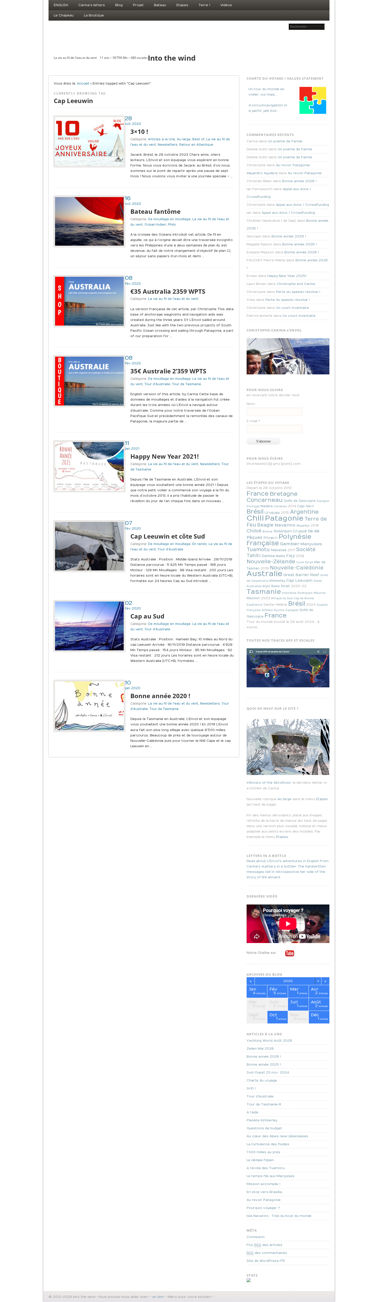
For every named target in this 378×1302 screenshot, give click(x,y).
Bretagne (284, 494)
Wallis (280, 556)
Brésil (255, 511)
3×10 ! (139, 131)
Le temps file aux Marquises (270, 1176)
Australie (264, 573)
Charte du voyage (262, 1080)
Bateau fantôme (155, 211)
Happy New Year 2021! (164, 456)
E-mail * (253, 421)
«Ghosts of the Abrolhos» (269, 783)
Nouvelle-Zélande (271, 561)
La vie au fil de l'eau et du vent (173, 299)
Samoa (268, 556)
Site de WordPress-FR (266, 1261)
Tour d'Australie (157, 384)
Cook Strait (304, 562)
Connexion (256, 1237)
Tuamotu (258, 549)
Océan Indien (155, 224)
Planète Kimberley (262, 1120)
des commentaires (267, 1253)
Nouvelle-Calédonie (296, 568)
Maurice (320, 593)
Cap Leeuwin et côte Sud (167, 536)
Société (306, 549)
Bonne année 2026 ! (299, 181)
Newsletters (167, 144)
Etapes (182, 5)
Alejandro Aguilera (262, 173)
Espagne (323, 501)
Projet (138, 5)
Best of (198, 139)
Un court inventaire (292, 308)
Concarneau (265, 500)
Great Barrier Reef (301, 575)
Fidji (290, 555)
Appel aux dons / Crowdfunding (302, 205)
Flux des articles (264, 1245)
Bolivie (268, 531)
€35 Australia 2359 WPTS (167, 291)
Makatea (278, 550)
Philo (172, 224)
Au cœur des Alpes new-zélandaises (277, 1136)
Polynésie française (279, 540)
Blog (119, 5)
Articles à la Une (161, 139)
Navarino (285, 525)
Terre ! (204, 5)
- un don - (158, 1297)
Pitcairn (270, 538)
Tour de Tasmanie (186, 384)
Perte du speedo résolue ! (298, 292)
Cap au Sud (147, 616)
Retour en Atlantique (196, 144)
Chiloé (254, 531)
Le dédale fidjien (260, 1160)
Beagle (265, 525)
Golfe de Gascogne (300, 501)
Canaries (280, 506)
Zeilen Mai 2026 (260, 1049)
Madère (266, 506)
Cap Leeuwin (299, 580)
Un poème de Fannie (285, 141)
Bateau (160, 5)
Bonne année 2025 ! (264, 1065)
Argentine (304, 512)
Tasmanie (264, 592)
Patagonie (284, 518)
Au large (184, 139)
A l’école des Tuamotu (266, 1168)
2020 (288, 981)
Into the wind (172, 58)
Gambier (289, 543)
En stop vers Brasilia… (265, 1192)
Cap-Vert (305, 506)
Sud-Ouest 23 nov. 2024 (268, 1072)
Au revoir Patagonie (293, 165)
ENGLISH (61, 5)
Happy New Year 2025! (287, 276)
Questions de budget (264, 1128)
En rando (199, 544)
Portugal (253, 506)
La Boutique (94, 15)
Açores (279, 610)
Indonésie (289, 593)
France (258, 493)
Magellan (303, 525)
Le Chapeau (64, 15)
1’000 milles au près (263, 1152)
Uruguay (272, 513)
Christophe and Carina (296, 284)
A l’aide (252, 1112)
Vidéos (226, 5)
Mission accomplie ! (263, 1184)
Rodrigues (305, 593)
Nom (251, 404)
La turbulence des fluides (268, 1144)
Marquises (311, 544)
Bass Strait (280, 586)
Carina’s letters (91, 5)
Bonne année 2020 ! (160, 695)
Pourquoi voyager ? (263, 1208)
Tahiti (253, 555)
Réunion (253, 598)
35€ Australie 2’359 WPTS (168, 371)
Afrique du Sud (282, 598)
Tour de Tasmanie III (264, 1104)
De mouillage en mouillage (169, 219)
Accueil (83, 83)
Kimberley (277, 581)
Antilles (267, 610)
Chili (255, 518)
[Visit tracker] (249, 1281)
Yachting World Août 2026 (269, 1041)
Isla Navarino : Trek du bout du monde (279, 1216)
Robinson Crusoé (290, 531)
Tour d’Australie (260, 1096)
